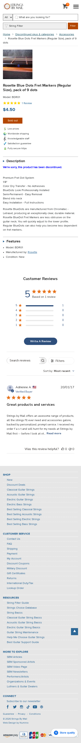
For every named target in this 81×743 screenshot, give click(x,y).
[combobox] (58, 371)
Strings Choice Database (22, 607)
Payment (12, 553)
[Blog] (41, 707)
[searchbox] (23, 360)
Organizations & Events (21, 681)
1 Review (27, 103)
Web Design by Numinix (16, 723)
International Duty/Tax (20, 583)
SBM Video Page (17, 666)
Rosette (32, 252)
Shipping (12, 548)
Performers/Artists (18, 676)
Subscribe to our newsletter (23, 701)
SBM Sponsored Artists (21, 662)
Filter (73, 26)
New (9, 480)
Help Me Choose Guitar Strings (26, 637)
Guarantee (8, 714)
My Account (14, 558)
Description (15, 161)
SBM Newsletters (17, 671)
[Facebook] (8, 707)
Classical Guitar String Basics (24, 617)
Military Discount (17, 568)
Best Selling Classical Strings (24, 509)
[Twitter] (15, 707)
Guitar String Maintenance (22, 632)
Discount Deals (16, 484)
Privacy (21, 714)
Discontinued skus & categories (34, 34)
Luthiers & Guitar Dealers (22, 686)
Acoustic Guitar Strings (21, 494)
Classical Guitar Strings (21, 489)
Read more (54, 433)
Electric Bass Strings (19, 504)
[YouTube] (35, 707)
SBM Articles (14, 657)
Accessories (66, 34)
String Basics (15, 612)
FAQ (9, 543)
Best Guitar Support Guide (23, 642)
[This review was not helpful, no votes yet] (70, 449)
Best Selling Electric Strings (23, 519)
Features (13, 241)
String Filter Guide (18, 603)
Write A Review (40, 341)
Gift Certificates (16, 573)
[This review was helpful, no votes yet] (62, 449)
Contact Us (13, 539)
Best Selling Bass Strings (22, 524)
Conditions (35, 714)
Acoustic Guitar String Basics (24, 622)
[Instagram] (21, 707)
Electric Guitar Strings (20, 499)
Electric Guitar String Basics (23, 627)
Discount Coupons (18, 563)
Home (6, 34)
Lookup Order (15, 588)
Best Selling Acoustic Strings (24, 514)
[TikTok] (28, 707)
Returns (12, 578)
